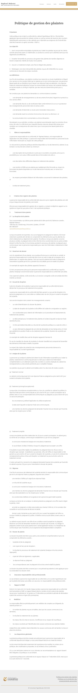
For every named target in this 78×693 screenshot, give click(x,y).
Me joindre (61, 4)
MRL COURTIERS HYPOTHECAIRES (10, 5)
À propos (42, 4)
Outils (55, 4)
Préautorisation (71, 4)
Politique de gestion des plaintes (66, 677)
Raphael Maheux (8, 3)
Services (49, 4)
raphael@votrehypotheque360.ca (20, 229)
